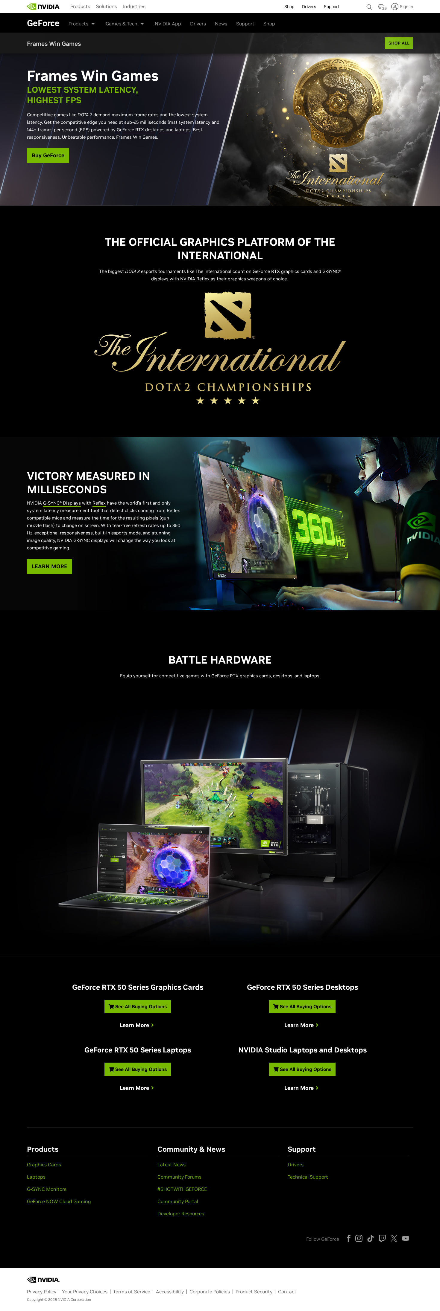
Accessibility (170, 1292)
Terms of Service (131, 1292)
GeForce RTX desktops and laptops (154, 129)
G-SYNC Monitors (46, 1189)
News (221, 24)
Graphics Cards (44, 1165)
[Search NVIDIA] (369, 5)
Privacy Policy (41, 1292)
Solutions (106, 6)
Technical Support (308, 1177)
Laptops (36, 1177)
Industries (134, 6)
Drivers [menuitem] (309, 6)
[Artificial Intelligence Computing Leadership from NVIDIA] (43, 6)
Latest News (171, 1165)
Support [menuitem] (332, 6)
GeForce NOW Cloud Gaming (59, 1201)
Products (80, 6)
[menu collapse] (153, 6)
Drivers (198, 24)
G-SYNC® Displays (62, 503)
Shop (269, 24)
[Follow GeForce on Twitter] (393, 1238)
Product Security (254, 1292)
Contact (287, 1292)
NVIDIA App (168, 24)
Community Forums (179, 1177)
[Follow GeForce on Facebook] (348, 1238)
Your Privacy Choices (84, 1292)
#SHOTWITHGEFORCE (182, 1189)
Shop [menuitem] (289, 6)
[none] (369, 4)
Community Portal (177, 1201)
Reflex (99, 503)
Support (245, 24)
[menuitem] (80, 6)
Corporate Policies (209, 1292)
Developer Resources (180, 1214)
